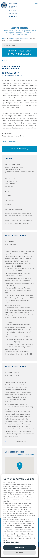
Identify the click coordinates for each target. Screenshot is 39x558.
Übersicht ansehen (18, 149)
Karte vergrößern (26, 454)
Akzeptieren (19, 547)
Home (4, 39)
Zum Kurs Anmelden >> (10, 142)
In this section (9, 45)
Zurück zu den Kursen (11, 61)
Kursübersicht (23, 39)
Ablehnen (19, 553)
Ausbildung (13, 39)
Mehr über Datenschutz (11, 542)
